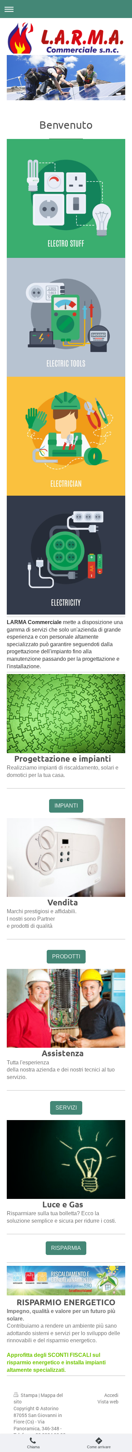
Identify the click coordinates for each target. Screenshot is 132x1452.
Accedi (111, 1395)
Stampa (29, 1395)
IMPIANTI (66, 806)
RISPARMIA (66, 1248)
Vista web (107, 1401)
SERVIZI (66, 1108)
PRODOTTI (66, 956)
